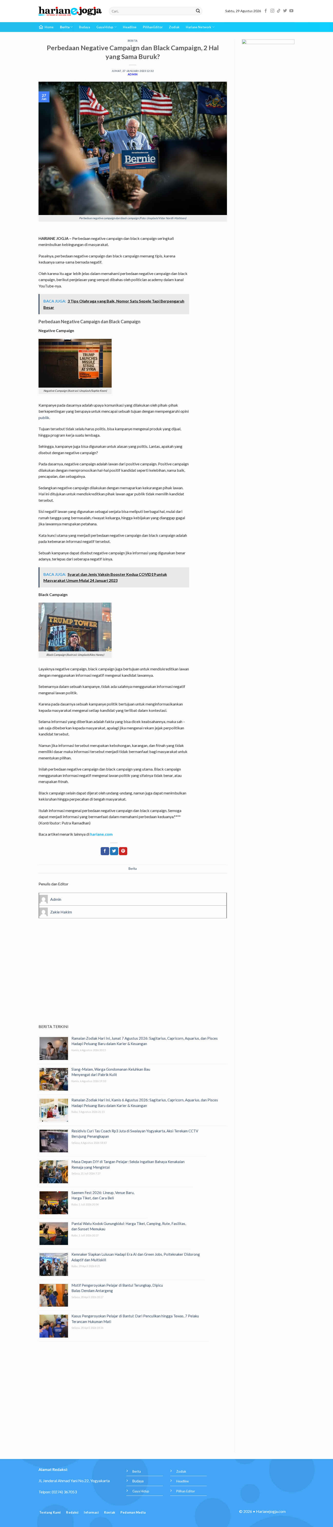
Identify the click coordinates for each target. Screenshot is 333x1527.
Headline (130, 27)
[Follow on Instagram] (272, 11)
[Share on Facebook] (105, 851)
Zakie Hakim (61, 912)
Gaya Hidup (104, 27)
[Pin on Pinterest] (123, 851)
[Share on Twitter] (114, 851)
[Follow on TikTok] (279, 11)
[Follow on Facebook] (266, 11)
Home (49, 27)
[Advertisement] (133, 978)
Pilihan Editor (153, 27)
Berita (64, 27)
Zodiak (174, 27)
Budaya (84, 27)
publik (44, 417)
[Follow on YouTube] (291, 11)
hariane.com (101, 834)
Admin (133, 74)
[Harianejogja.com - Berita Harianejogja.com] (70, 11)
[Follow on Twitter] (285, 11)
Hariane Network (198, 27)
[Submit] (198, 11)
